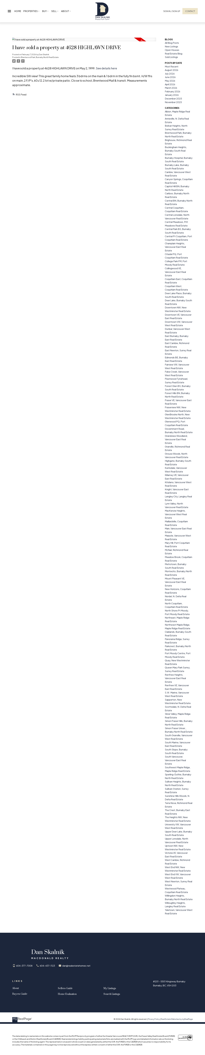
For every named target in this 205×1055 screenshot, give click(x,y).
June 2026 (170, 77)
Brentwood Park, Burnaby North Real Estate (40, 57)
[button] (171, 11)
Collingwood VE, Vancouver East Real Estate (175, 272)
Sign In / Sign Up (171, 11)
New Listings (171, 46)
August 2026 (171, 70)
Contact (190, 11)
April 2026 (170, 84)
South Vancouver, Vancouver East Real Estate (175, 760)
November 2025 (173, 102)
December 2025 (173, 98)
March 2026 (171, 87)
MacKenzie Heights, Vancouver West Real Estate (176, 514)
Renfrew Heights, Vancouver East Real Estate (175, 678)
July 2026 (170, 73)
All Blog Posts (172, 42)
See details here (106, 68)
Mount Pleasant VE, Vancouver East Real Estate (175, 582)
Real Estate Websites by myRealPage (177, 1019)
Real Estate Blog (173, 53)
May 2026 (170, 80)
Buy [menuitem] (44, 11)
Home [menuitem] (17, 11)
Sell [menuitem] (54, 11)
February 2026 (172, 91)
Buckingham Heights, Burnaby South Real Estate (176, 151)
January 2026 (172, 94)
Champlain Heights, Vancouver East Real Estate (175, 247)
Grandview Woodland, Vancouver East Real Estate (176, 439)
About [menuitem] (65, 11)
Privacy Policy (154, 1019)
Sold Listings (171, 57)
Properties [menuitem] (30, 11)
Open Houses (172, 49)
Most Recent (171, 66)
